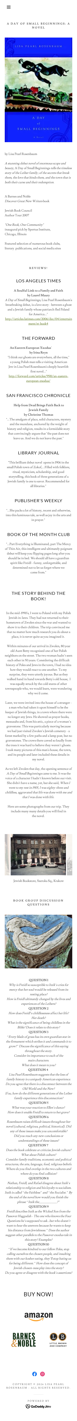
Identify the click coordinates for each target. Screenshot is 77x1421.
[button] (6, 7)
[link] (34, 1374)
